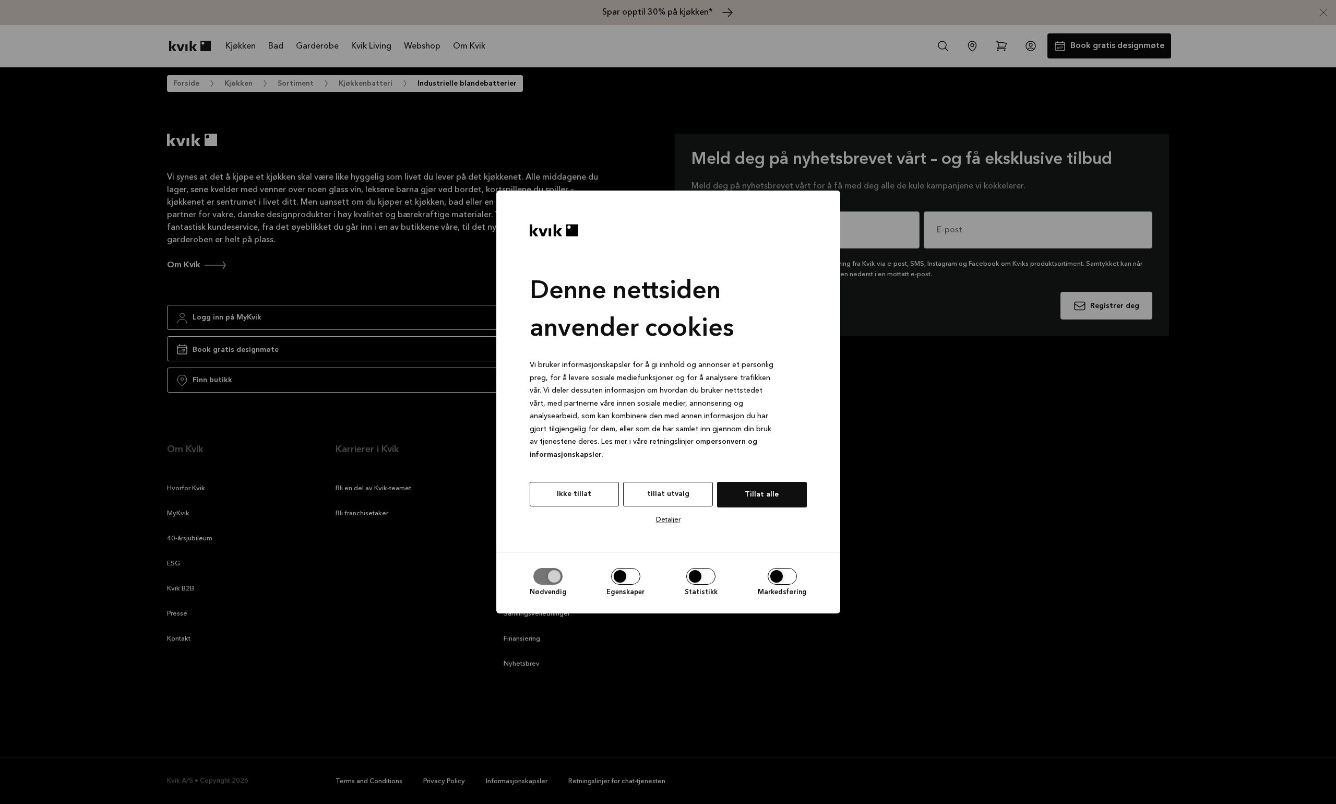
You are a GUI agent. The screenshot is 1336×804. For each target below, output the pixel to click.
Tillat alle (762, 494)
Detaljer (668, 519)
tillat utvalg (668, 494)
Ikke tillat (574, 494)
